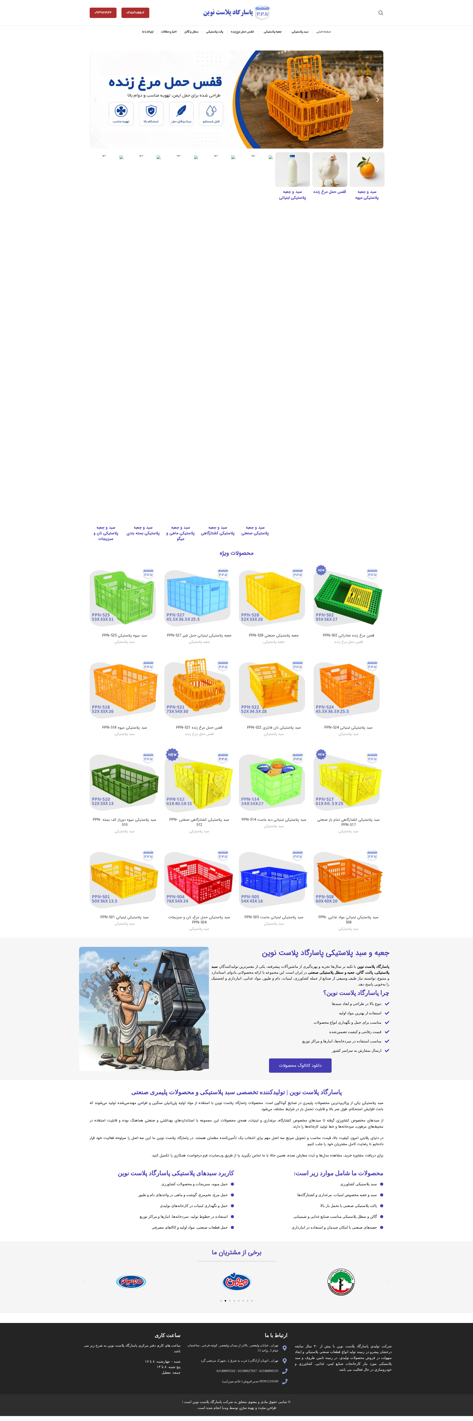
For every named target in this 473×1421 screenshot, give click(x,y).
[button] (95, 99)
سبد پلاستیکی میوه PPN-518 (124, 728)
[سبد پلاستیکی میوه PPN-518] (124, 688)
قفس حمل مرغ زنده (330, 192)
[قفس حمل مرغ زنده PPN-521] (199, 688)
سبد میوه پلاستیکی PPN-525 (124, 635)
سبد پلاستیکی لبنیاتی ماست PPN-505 (274, 917)
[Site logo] (236, 13)
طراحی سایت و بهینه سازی (257, 1408)
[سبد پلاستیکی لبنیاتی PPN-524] (348, 688)
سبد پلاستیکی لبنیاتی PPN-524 (348, 728)
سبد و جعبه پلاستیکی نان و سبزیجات (106, 533)
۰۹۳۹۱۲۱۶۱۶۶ (103, 12)
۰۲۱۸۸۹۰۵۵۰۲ (135, 12)
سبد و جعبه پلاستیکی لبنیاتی (292, 195)
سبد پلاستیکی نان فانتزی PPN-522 (274, 728)
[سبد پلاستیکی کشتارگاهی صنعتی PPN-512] (199, 780)
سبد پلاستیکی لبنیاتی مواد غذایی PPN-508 (348, 919)
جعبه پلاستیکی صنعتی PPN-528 (274, 635)
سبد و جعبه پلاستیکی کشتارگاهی (218, 530)
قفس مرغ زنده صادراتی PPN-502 (348, 635)
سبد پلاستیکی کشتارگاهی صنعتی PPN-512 (199, 822)
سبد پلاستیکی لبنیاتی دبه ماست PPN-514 (274, 820)
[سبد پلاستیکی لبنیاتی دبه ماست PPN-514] (274, 780)
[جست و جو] (381, 13)
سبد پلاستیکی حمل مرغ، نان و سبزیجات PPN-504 (199, 919)
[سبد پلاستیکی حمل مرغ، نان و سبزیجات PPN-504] (199, 878)
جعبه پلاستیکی (274, 642)
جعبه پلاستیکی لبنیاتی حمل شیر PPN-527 (199, 635)
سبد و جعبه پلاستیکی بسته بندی (143, 530)
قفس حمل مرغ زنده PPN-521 (199, 728)
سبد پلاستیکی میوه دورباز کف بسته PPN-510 (124, 822)
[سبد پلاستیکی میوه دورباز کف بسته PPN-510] (124, 780)
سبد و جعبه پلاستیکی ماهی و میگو (180, 533)
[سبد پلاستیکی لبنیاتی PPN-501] (124, 878)
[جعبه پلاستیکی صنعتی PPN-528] (274, 596)
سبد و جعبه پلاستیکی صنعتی (255, 530)
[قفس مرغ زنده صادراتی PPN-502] (348, 596)
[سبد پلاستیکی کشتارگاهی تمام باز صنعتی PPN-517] (348, 780)
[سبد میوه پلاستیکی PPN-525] (124, 596)
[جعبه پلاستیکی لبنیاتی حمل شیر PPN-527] (199, 596)
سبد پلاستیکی (125, 642)
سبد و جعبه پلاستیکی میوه (367, 195)
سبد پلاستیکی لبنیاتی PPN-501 (125, 917)
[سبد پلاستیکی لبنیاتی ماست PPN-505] (274, 878)
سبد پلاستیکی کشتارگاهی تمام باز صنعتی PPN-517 (348, 822)
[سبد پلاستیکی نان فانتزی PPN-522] (274, 688)
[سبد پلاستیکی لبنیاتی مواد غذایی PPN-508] (348, 878)
